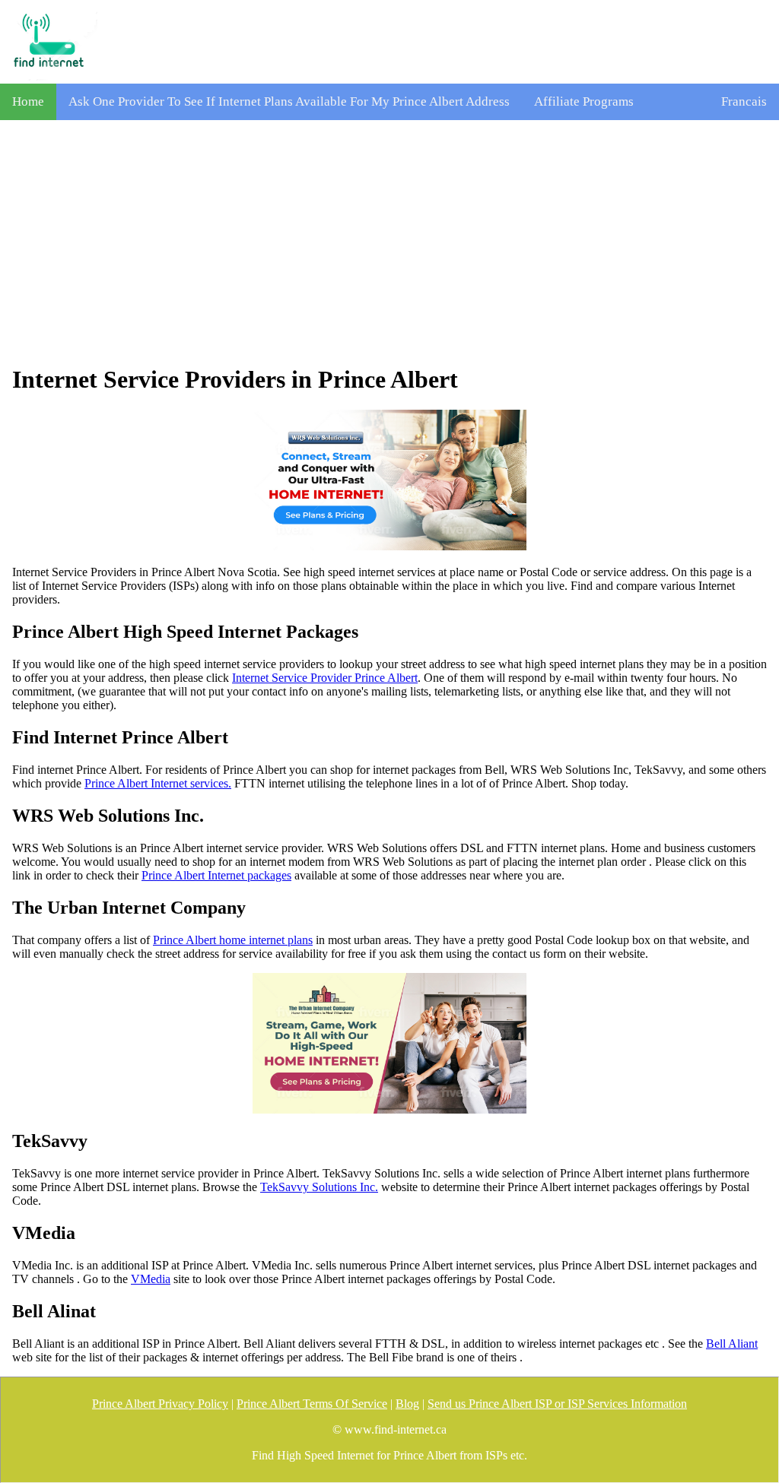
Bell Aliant (732, 1343)
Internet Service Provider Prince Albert (325, 677)
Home (28, 101)
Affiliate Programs (584, 101)
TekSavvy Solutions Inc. (319, 1186)
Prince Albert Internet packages (216, 875)
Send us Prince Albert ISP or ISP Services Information (557, 1403)
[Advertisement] (389, 242)
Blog (407, 1403)
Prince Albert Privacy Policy (160, 1403)
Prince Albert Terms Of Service (312, 1403)
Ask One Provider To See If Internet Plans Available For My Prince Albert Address (289, 101)
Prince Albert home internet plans (233, 939)
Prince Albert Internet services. (157, 783)
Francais (744, 101)
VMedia (150, 1278)
